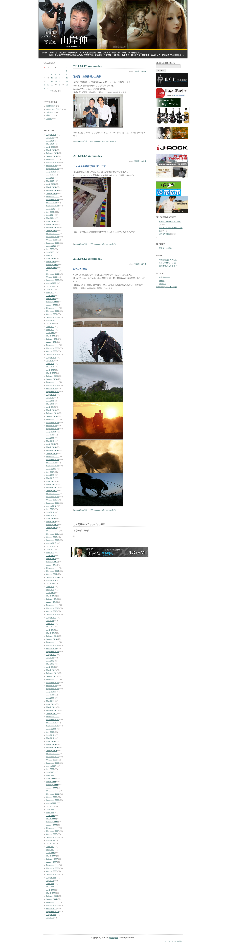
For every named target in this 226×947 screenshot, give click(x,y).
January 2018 (51, 453)
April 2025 (50, 184)
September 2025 (52, 169)
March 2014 (51, 596)
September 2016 (52, 503)
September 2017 (52, 466)
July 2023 (50, 249)
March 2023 (51, 261)
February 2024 (52, 227)
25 (52, 85)
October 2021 (51, 314)
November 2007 (52, 831)
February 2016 (52, 525)
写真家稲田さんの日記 (168, 260)
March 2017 (51, 484)
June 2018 (50, 438)
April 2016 (50, 518)
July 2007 (50, 843)
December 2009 (52, 754)
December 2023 (52, 234)
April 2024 (50, 221)
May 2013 (50, 627)
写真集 (49, 118)
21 (63, 81)
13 (59, 78)
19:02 (91, 141)
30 (44, 88)
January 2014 (51, 602)
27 (59, 85)
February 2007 (52, 859)
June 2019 (50, 401)
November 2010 (52, 720)
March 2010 (51, 744)
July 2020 (50, 360)
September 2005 (52, 912)
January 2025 (51, 193)
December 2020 (52, 345)
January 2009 (51, 788)
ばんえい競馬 (164, 234)
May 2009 (50, 775)
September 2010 (52, 726)
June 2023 (50, 252)
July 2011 (50, 695)
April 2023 (50, 258)
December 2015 (52, 531)
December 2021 (52, 308)
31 (48, 88)
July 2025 (50, 175)
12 (56, 78)
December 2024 (52, 196)
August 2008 (51, 803)
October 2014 (51, 574)
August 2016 (51, 506)
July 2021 (50, 323)
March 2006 (51, 893)
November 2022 (52, 274)
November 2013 (52, 608)
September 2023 (52, 243)
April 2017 (50, 481)
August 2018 (51, 432)
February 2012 (52, 673)
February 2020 (52, 376)
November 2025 (52, 162)
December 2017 (52, 456)
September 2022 (52, 280)
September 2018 (52, 429)
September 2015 (52, 540)
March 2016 (51, 521)
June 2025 (50, 178)
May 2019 (50, 404)
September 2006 (52, 874)
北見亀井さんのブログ (168, 266)
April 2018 (50, 444)
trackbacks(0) (111, 141)
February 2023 (52, 265)
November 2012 (52, 645)
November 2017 (52, 460)
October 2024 (51, 203)
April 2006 (50, 890)
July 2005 (50, 918)
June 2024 (50, 215)
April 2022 (50, 296)
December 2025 (52, 159)
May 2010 (50, 738)
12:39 (91, 244)
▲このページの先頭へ (173, 941)
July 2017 (50, 472)
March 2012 (51, 670)
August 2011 (51, 692)
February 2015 (52, 562)
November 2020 (52, 348)
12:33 (91, 510)
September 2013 (52, 614)
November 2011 (52, 683)
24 (48, 85)
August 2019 (51, 395)
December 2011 (52, 679)
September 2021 (52, 317)
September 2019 (52, 392)
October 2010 (51, 723)
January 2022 (51, 305)
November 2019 (52, 385)
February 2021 (52, 339)
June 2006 (50, 884)
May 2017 (50, 478)
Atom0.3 (162, 283)
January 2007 (51, 862)
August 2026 (51, 135)
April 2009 (50, 778)
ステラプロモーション (168, 263)
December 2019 (52, 382)
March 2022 (51, 299)
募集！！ (50, 115)
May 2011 (50, 701)
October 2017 (51, 463)
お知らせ (50, 112)
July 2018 (50, 435)
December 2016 (52, 494)
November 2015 (52, 534)
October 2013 (51, 611)
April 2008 (50, 816)
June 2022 (50, 289)
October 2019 (51, 388)
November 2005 (52, 905)
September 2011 (52, 689)
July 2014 (50, 583)
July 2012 (50, 658)
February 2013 (52, 636)
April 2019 (50, 407)
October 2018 (51, 425)
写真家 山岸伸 (140, 71)
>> (63, 91)
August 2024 (51, 209)
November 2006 (52, 868)
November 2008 (52, 794)
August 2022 (51, 283)
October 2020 (51, 351)
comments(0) (99, 141)
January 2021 (51, 342)
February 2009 (52, 785)
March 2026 (51, 150)
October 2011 (51, 686)
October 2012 (51, 648)
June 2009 (50, 772)
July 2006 (50, 881)
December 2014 (52, 568)
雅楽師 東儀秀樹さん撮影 (170, 221)
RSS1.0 (161, 281)
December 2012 (52, 642)
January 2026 (51, 156)
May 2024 (50, 218)
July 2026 (50, 138)
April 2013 (50, 630)
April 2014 (50, 593)
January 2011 (51, 713)
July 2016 (50, 509)
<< (51, 91)
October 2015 (51, 537)
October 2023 (51, 240)
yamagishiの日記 (53, 109)
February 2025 (52, 190)
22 (67, 81)
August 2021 (51, 320)
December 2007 (52, 828)
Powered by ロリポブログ (166, 287)
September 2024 (52, 206)
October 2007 (51, 834)
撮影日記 (50, 106)
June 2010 (50, 735)
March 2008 (51, 819)
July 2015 (50, 546)
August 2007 (51, 840)
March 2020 (51, 373)
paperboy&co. (113, 938)
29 (67, 85)
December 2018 (52, 419)
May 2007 (50, 850)
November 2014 (52, 571)
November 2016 (52, 497)
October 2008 (51, 797)
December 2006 (52, 865)
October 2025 (51, 165)
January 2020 (51, 379)
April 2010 (50, 741)
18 (52, 81)
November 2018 (52, 423)
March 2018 (51, 447)
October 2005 (51, 908)
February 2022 (52, 302)
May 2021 (50, 330)
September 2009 (52, 763)
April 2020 (50, 370)
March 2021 (51, 336)
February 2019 (52, 413)
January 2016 (51, 528)
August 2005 (51, 915)
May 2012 (50, 664)
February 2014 (52, 599)
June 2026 (50, 141)
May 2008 (50, 812)
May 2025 (50, 181)
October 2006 (51, 871)
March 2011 (51, 707)
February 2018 (52, 450)
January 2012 (51, 676)
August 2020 (51, 357)
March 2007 (51, 856)
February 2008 (52, 822)
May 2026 (50, 144)
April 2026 (50, 147)
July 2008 (50, 806)
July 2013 (50, 621)
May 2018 (50, 441)
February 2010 (52, 747)
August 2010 (51, 729)
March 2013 (51, 633)
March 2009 (51, 781)
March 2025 (51, 187)
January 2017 (51, 491)
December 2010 (52, 716)
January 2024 (51, 231)
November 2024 (52, 200)
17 (48, 81)
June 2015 (50, 549)
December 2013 (52, 605)
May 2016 (50, 515)
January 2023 (51, 268)
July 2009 (50, 769)
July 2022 (50, 286)
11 (52, 78)
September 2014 (52, 577)
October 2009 (51, 760)
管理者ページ (164, 277)
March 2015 (51, 559)
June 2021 (50, 327)
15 (67, 78)
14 (63, 78)
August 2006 (51, 877)
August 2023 (51, 246)
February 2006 (52, 896)
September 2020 (52, 354)
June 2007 (50, 847)
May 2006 (50, 887)
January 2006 (51, 899)
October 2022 (51, 277)
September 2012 (52, 652)
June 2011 (50, 698)
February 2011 (52, 710)
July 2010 (50, 732)
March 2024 (51, 224)
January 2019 (51, 416)
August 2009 (51, 766)
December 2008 (52, 791)
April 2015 (50, 556)
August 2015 (51, 543)
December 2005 (52, 902)
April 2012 (50, 667)
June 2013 (50, 624)
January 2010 (51, 751)
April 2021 (50, 333)
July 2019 (50, 398)
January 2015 (51, 565)
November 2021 (52, 311)
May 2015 (50, 552)
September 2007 (52, 837)
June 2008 (50, 809)
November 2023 (52, 237)
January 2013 (51, 639)
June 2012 (50, 661)
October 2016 (51, 500)
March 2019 (51, 410)
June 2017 (50, 475)
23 (44, 85)
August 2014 (51, 580)
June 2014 (50, 587)
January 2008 (51, 825)
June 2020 (50, 364)
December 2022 (52, 271)
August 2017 (51, 469)
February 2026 (52, 153)
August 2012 (51, 655)
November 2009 (52, 757)
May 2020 (50, 367)
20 (59, 81)
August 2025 (51, 172)
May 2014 (50, 590)
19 (56, 81)
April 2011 (50, 704)
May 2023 (50, 255)
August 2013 (51, 617)
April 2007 (50, 853)
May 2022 (50, 292)
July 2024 (50, 212)
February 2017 (52, 487)
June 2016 (50, 512)
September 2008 (52, 800)
